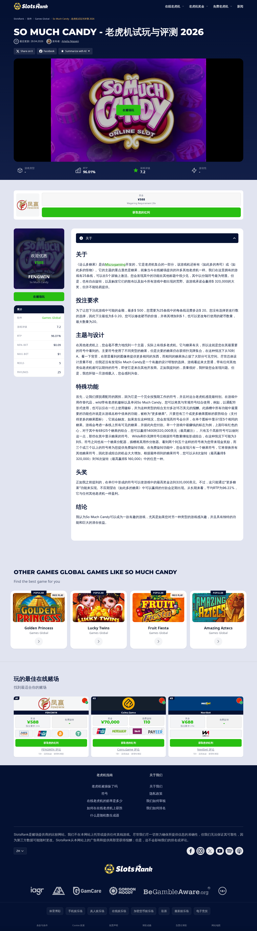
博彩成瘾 (146, 925)
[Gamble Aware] (177, 891)
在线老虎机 (172, 6)
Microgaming (115, 264)
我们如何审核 (156, 801)
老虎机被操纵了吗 (105, 786)
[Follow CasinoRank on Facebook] (191, 851)
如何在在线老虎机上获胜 (104, 808)
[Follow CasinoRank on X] (210, 851)
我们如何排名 (156, 808)
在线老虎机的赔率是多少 (104, 801)
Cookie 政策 (78, 925)
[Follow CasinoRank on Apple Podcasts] (239, 851)
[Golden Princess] (39, 620)
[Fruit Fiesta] (158, 620)
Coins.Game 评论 (128, 749)
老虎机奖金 (196, 6)
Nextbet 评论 (205, 749)
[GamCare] (87, 891)
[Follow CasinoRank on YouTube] (220, 851)
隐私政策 (156, 793)
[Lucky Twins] (98, 620)
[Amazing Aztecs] (218, 620)
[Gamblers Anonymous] (58, 891)
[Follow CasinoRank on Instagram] (200, 851)
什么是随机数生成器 (104, 815)
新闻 (240, 6)
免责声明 (113, 925)
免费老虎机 (220, 6)
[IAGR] (37, 891)
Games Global (51, 318)
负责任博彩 (181, 925)
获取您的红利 (141, 212)
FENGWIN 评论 (51, 749)
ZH (18, 851)
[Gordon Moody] (122, 891)
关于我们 (156, 786)
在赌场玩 (128, 110)
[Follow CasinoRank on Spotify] (229, 851)
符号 (104, 793)
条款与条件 (42, 925)
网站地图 (216, 925)
